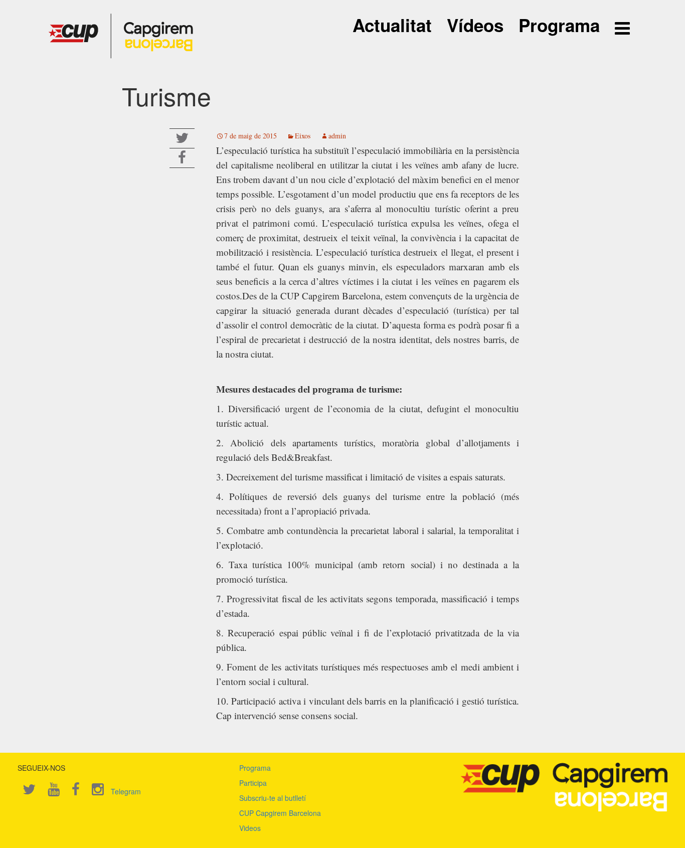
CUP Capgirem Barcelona (280, 813)
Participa (253, 783)
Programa (559, 25)
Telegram (126, 791)
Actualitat (392, 25)
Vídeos (475, 25)
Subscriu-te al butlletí (272, 798)
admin (337, 135)
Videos (250, 828)
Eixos (302, 135)
